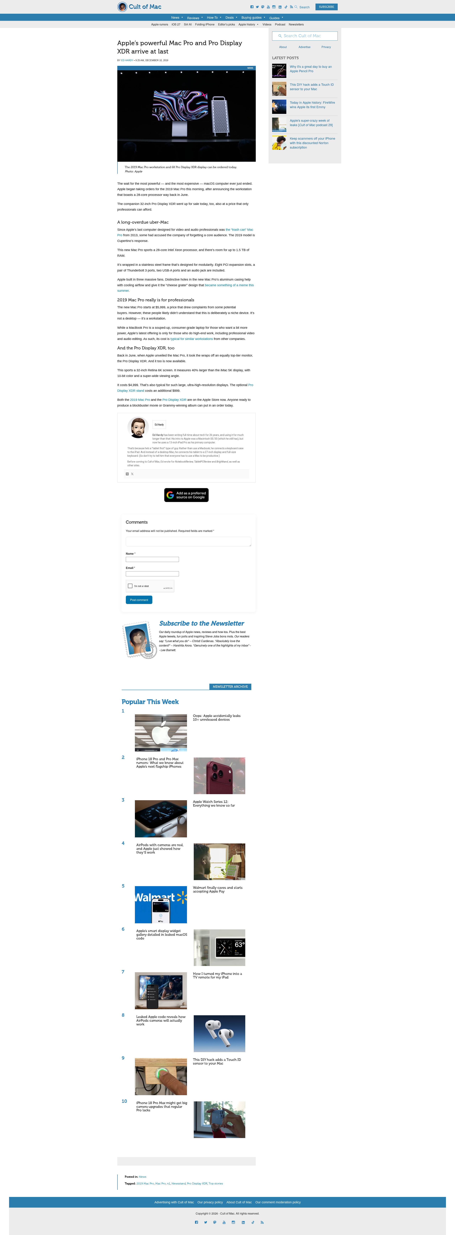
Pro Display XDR (174, 400)
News (175, 17)
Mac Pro (160, 1183)
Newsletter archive (230, 686)
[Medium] (127, 474)
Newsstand (179, 1183)
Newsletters (296, 24)
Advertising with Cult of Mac (174, 1202)
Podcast (280, 24)
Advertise (305, 47)
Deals (230, 17)
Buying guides (252, 17)
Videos (267, 24)
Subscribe (326, 7)
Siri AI (188, 24)
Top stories (216, 1183)
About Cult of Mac (239, 1202)
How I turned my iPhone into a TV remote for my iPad (217, 975)
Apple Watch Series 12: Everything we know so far (214, 803)
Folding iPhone (205, 24)
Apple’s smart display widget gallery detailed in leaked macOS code (161, 934)
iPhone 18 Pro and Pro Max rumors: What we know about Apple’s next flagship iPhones (160, 763)
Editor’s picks (226, 24)
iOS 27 (176, 24)
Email (130, 568)
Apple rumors (159, 24)
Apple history (247, 24)
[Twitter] (132, 474)
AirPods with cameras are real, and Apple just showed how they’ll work (160, 848)
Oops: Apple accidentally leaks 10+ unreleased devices (217, 717)
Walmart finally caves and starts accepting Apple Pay (218, 889)
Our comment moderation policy (278, 1202)
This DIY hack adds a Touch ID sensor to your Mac (217, 1061)
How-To (212, 17)
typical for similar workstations (191, 339)
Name (130, 553)
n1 (168, 1183)
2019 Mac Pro (140, 400)
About (283, 47)
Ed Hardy (127, 60)
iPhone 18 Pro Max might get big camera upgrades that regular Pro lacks (161, 1106)
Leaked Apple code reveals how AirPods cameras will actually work (161, 1020)
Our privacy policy (210, 1202)
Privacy (326, 47)
